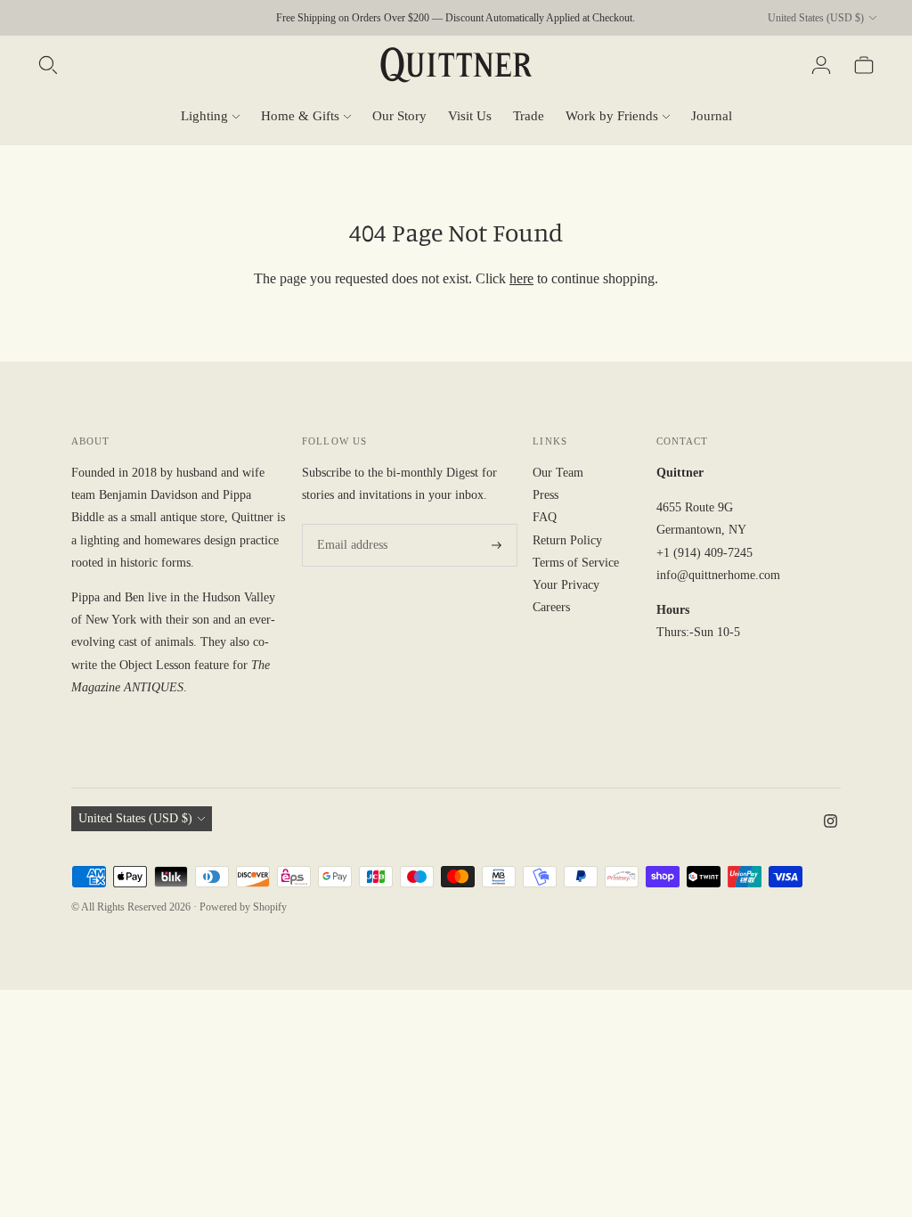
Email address (349, 524)
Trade (528, 116)
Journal (711, 116)
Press (545, 495)
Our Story (399, 116)
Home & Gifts (300, 116)
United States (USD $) (816, 18)
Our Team (558, 472)
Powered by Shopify (243, 907)
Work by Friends (612, 116)
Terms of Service (576, 562)
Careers (551, 607)
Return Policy (567, 540)
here (521, 278)
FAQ (545, 517)
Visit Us (470, 116)
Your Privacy (566, 585)
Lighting (204, 116)
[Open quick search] (48, 65)
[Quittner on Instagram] (830, 823)
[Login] (821, 65)
